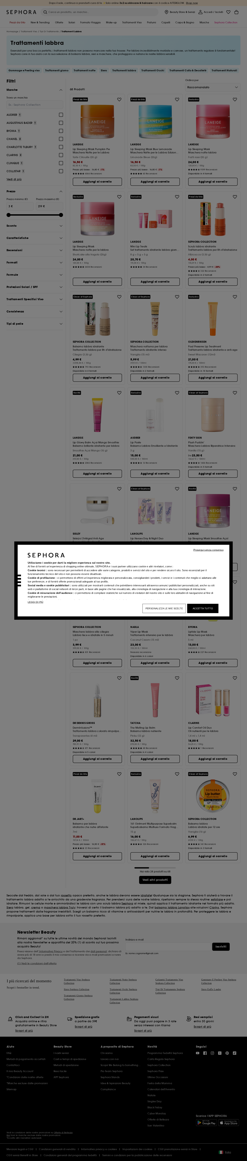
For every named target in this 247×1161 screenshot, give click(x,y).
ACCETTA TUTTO (203, 608)
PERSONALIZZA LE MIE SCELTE (164, 608)
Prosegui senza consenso (208, 549)
